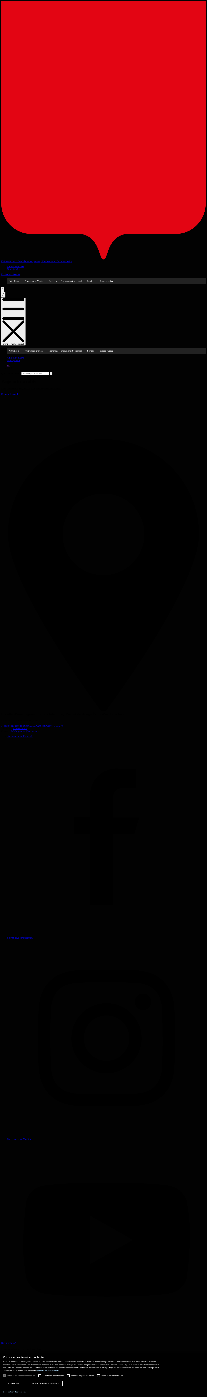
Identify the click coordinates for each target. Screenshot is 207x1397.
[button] (14, 1391)
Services (90, 281)
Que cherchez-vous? (11, 373)
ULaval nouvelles (15, 266)
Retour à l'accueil (9, 394)
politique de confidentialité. (48, 1370)
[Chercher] (2, 289)
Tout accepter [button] (13, 1383)
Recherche (53, 281)
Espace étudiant (106, 281)
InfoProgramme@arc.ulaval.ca (25, 731)
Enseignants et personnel (71, 281)
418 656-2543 (20, 728)
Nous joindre (13, 269)
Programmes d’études (34, 281)
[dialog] (103, 1375)
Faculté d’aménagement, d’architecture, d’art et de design (45, 261)
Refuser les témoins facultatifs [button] (45, 1383)
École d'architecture (10, 274)
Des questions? (8, 1343)
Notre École (14, 281)
